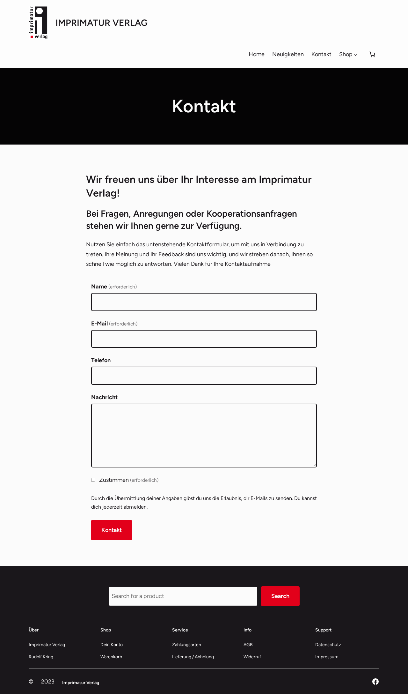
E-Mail (114, 323)
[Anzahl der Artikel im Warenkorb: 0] (372, 54)
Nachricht (104, 397)
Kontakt (111, 530)
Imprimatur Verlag (101, 22)
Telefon (101, 360)
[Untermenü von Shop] (355, 54)
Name (114, 286)
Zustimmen (128, 479)
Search (280, 596)
